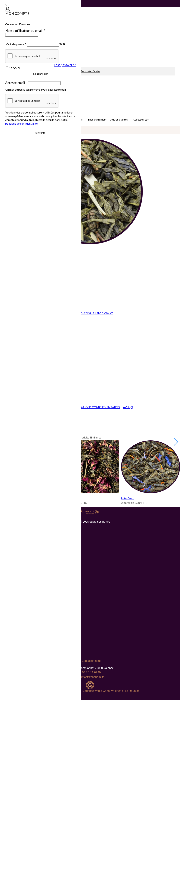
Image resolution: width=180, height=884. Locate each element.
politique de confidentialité (21, 123)
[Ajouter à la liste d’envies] (86, 468)
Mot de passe (15, 44)
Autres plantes (119, 119)
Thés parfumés (96, 119)
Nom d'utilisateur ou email (25, 31)
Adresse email (16, 83)
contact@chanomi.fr (91, 676)
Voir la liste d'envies (90, 71)
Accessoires (140, 119)
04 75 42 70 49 (91, 672)
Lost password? (65, 65)
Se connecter (40, 73)
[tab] (94, 407)
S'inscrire (40, 132)
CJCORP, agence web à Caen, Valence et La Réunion (106, 690)
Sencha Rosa (68, 498)
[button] (175, 442)
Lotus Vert (127, 498)
